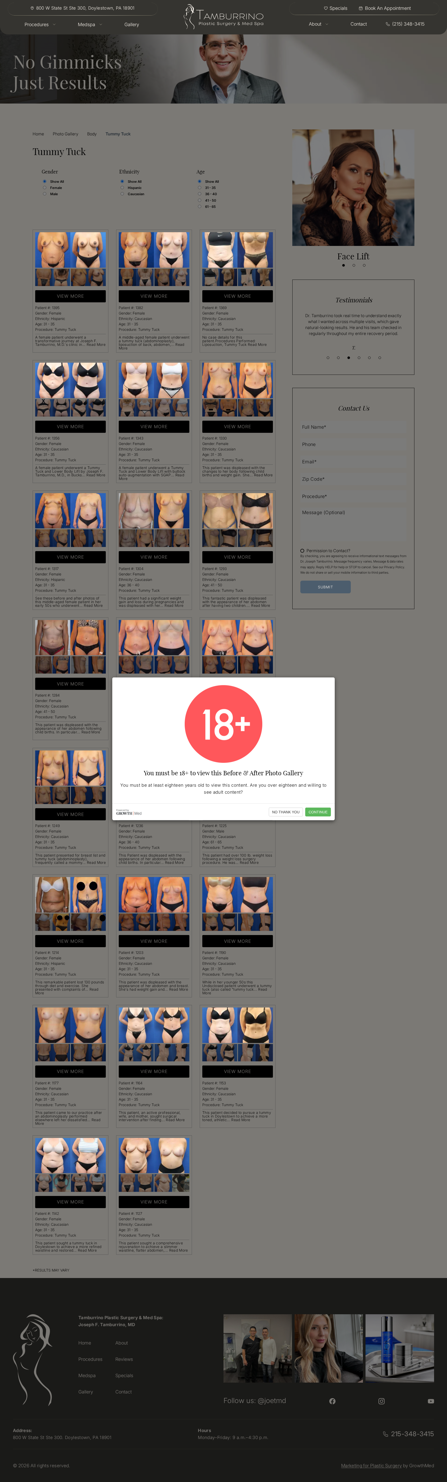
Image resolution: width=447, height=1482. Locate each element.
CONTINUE (318, 812)
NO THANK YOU (286, 812)
